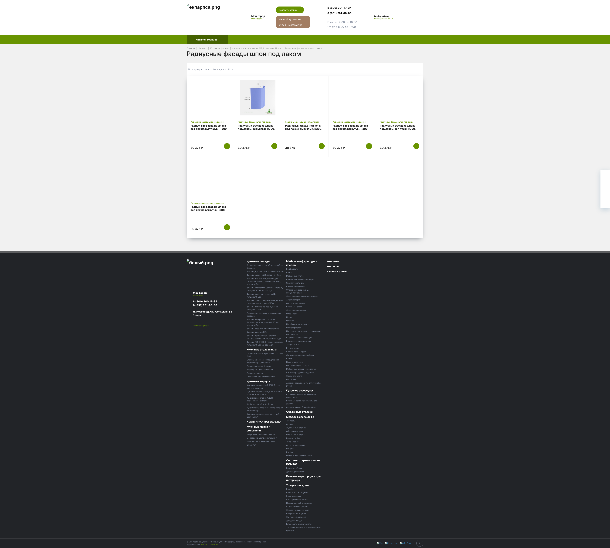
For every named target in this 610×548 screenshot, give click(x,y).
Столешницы (255, 39)
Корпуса (274, 39)
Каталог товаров (206, 39)
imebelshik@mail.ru (201, 325)
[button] (342, 8)
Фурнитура (292, 39)
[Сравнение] (411, 17)
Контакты (379, 39)
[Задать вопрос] (605, 203)
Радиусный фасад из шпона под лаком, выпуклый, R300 (208, 127)
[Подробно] (419, 69)
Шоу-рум (341, 39)
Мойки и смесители (317, 39)
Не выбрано (257, 18)
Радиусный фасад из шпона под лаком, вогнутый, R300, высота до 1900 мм (208, 210)
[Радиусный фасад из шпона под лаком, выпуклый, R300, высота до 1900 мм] (305, 97)
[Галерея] (411, 69)
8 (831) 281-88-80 (205, 305)
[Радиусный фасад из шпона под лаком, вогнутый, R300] (352, 97)
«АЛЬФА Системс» (209, 544)
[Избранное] (403, 17)
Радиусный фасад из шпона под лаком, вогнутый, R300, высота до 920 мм (398, 129)
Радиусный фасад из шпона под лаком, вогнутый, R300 (350, 127)
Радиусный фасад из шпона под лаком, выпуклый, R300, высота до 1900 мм (303, 129)
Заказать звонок (288, 10)
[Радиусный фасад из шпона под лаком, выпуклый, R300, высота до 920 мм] (257, 97)
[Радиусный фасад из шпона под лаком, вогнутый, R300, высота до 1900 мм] (210, 179)
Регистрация (387, 18)
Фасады (235, 39)
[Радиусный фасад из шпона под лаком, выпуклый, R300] (210, 97)
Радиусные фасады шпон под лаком (207, 122)
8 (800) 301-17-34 (205, 301)
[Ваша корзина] (418, 17)
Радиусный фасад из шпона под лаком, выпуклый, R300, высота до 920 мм (256, 129)
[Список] (403, 69)
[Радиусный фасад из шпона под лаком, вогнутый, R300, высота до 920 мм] (399, 97)
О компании (360, 39)
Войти (377, 18)
